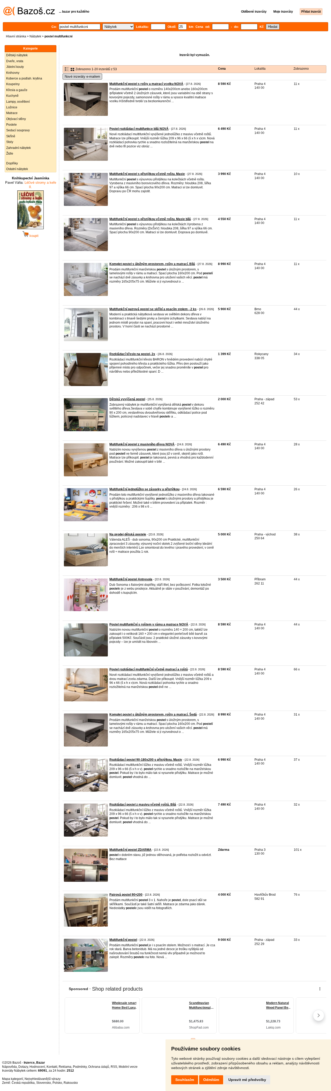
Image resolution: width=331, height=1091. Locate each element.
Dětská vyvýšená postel (127, 399)
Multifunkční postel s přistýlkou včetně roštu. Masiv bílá (150, 219)
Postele (11, 124)
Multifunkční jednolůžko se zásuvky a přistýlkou (144, 489)
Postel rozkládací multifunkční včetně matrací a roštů (148, 669)
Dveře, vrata (14, 61)
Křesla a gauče (16, 90)
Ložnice (11, 107)
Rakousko (71, 1083)
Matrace (12, 113)
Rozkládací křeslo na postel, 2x (132, 354)
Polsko (57, 1083)
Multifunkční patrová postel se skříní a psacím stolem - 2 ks (153, 309)
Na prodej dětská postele (127, 534)
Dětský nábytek (17, 55)
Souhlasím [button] (184, 1080)
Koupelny (13, 84)
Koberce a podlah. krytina (24, 78)
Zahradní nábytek (18, 148)
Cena (222, 68)
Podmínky (80, 1067)
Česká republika (23, 1083)
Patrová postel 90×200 (125, 894)
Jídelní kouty (15, 67)
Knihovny (12, 73)
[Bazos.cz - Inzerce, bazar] (29, 14)
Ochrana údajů (98, 1067)
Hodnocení (37, 1067)
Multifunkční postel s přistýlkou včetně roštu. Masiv (147, 174)
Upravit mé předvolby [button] (247, 1080)
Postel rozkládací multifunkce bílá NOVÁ (139, 129)
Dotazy (23, 1067)
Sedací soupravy (18, 130)
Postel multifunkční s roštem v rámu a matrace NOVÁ (148, 624)
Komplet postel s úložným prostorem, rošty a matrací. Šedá (153, 714)
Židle (9, 153)
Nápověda (9, 1067)
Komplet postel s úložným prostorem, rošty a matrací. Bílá (152, 264)
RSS (114, 1067)
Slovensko (43, 1083)
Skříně (10, 136)
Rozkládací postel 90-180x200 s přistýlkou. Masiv (145, 759)
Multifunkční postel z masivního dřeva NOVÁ (142, 444)
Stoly (9, 142)
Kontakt (52, 1067)
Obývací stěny (16, 119)
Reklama (65, 1067)
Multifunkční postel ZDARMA (130, 850)
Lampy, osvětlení (18, 101)
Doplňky (12, 163)
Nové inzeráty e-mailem (82, 76)
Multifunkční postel (123, 940)
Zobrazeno (301, 68)
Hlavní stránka (16, 36)
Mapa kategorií (12, 1079)
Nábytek (35, 36)
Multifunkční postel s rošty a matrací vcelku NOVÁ (146, 84)
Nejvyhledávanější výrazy (43, 1079)
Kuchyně (12, 96)
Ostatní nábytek (17, 169)
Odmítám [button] (211, 1080)
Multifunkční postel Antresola (130, 579)
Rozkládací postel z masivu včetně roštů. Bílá (142, 804)
